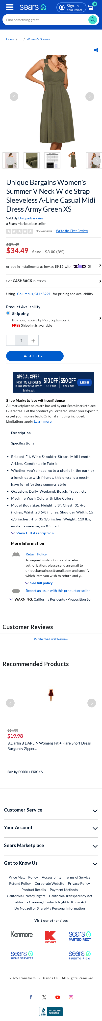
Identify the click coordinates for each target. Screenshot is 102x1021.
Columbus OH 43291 (34, 294)
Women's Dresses (38, 39)
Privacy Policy (79, 883)
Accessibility (51, 877)
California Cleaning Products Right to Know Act (49, 902)
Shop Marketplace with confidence (35, 400)
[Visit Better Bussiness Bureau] (51, 1011)
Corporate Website (50, 883)
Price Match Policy (23, 877)
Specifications (22, 443)
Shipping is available (32, 325)
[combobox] (50, 19)
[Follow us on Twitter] (44, 997)
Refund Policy (20, 883)
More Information (27, 543)
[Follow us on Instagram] (71, 997)
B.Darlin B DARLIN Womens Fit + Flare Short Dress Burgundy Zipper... (49, 746)
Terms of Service (77, 877)
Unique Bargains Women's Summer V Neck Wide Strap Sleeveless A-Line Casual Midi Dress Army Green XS (50, 195)
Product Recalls (34, 889)
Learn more (42, 421)
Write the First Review (72, 231)
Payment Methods (64, 889)
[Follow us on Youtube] (58, 997)
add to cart (35, 356)
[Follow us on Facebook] (31, 997)
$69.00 (12, 730)
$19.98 (15, 736)
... (20, 39)
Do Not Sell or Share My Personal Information (49, 908)
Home (10, 39)
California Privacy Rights (26, 896)
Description (21, 433)
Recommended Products (35, 663)
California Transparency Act (70, 896)
